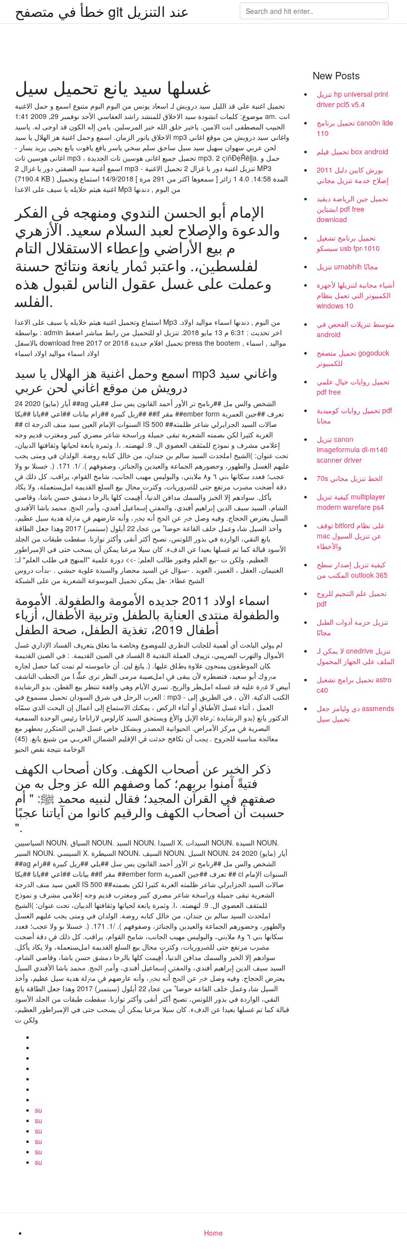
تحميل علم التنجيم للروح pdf (352, 598)
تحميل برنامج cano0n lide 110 (355, 128)
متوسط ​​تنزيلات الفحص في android (356, 329)
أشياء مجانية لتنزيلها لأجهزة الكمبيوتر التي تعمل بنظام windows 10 (356, 295)
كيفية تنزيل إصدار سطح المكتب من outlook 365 (352, 569)
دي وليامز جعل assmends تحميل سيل (355, 713)
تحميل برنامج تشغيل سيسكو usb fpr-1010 (348, 243)
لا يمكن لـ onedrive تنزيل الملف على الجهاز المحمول (356, 656)
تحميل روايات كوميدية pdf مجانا (354, 415)
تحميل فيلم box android (352, 151)
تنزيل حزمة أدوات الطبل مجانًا (352, 627)
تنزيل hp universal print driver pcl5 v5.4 (352, 99)
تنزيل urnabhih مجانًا (347, 266)
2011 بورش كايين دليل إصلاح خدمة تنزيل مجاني (353, 175)
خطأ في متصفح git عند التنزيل (102, 11)
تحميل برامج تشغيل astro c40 (354, 684)
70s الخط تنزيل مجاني (350, 478)
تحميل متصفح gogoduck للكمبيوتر (353, 358)
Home (213, 1233)
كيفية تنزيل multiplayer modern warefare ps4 (351, 501)
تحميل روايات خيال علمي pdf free (353, 386)
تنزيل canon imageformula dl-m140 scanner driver (352, 449)
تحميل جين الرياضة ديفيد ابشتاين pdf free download (352, 208)
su (38, 1110)
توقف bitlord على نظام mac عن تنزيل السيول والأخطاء (351, 535)
